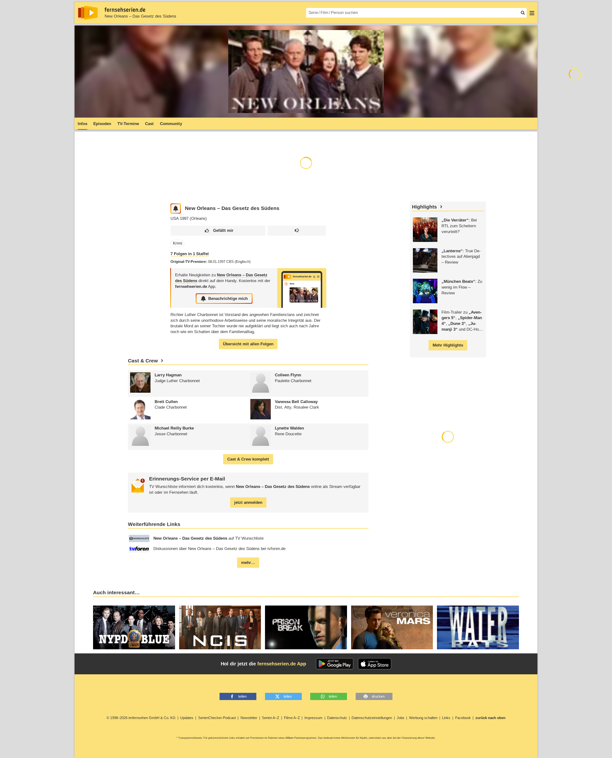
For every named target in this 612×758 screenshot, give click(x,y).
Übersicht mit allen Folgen (248, 344)
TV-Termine (128, 123)
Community (171, 123)
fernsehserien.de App (281, 663)
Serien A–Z (270, 718)
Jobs (400, 718)
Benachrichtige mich (228, 298)
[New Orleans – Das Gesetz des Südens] (301, 288)
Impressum (313, 718)
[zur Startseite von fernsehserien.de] (88, 13)
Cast (149, 123)
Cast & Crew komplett (248, 459)
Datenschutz (337, 718)
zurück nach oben (490, 718)
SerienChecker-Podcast (217, 718)
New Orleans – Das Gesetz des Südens (140, 16)
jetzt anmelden (248, 502)
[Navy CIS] (220, 627)
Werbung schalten (423, 718)
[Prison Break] (306, 627)
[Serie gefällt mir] (217, 231)
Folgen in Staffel (189, 254)
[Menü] (532, 13)
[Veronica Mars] (392, 627)
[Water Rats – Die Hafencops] (478, 627)
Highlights (424, 207)
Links (446, 718)
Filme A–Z (292, 718)
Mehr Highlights (448, 345)
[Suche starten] (522, 13)
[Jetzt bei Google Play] (334, 663)
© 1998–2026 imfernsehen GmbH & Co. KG (141, 718)
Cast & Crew (143, 361)
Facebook (463, 718)
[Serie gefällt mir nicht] (297, 231)
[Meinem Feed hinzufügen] (175, 208)
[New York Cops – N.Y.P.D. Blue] (134, 627)
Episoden (102, 123)
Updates (186, 718)
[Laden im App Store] (374, 663)
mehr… (248, 562)
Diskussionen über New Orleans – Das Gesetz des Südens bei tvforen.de (219, 548)
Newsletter (248, 718)
